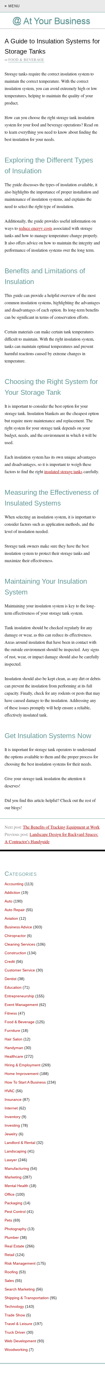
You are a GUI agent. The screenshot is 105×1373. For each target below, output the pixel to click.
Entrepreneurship (19, 996)
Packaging (13, 1203)
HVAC (10, 1091)
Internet (11, 1108)
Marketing (13, 1177)
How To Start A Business (25, 1082)
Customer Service (20, 970)
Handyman (14, 1048)
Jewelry (11, 1134)
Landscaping (15, 1151)
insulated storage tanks (63, 471)
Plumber (12, 1237)
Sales (9, 1280)
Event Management (21, 1004)
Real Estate (14, 1246)
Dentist (10, 979)
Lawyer (11, 1160)
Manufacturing (17, 1168)
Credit (10, 961)
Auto (8, 901)
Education (13, 987)
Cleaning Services (20, 944)
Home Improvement (21, 1073)
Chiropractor (15, 935)
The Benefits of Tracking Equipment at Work (61, 827)
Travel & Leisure (18, 1324)
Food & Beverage (26, 59)
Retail (9, 1255)
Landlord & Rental (20, 1142)
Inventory (12, 1117)
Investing (12, 1125)
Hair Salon (13, 1039)
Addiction (12, 892)
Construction (15, 953)
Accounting (14, 884)
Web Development (20, 1341)
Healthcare (14, 1056)
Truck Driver (15, 1332)
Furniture (12, 1030)
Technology (14, 1306)
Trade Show (15, 1315)
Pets (8, 1220)
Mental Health (16, 1186)
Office (10, 1194)
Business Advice (18, 927)
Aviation (11, 918)
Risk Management (20, 1263)
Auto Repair (15, 910)
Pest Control (15, 1211)
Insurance (13, 1099)
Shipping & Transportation (27, 1298)
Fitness (11, 1013)
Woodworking (16, 1349)
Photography (15, 1229)
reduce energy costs (35, 228)
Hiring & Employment (22, 1065)
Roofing (11, 1272)
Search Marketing (20, 1289)
